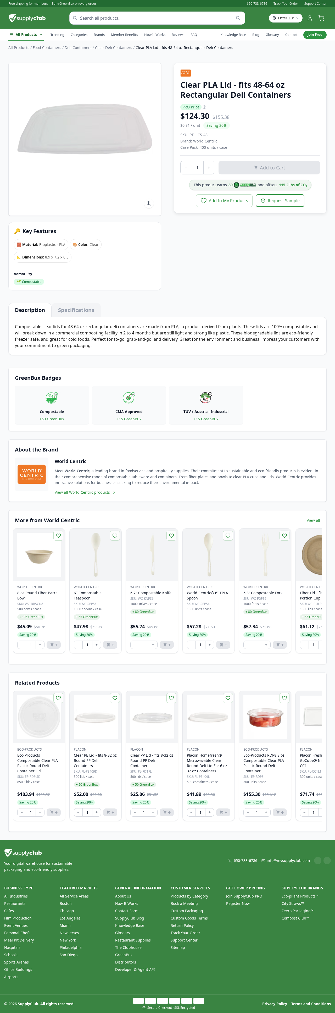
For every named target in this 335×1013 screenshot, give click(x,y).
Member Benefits (124, 34)
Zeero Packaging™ (298, 910)
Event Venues (16, 925)
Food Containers (47, 47)
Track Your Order (285, 4)
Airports (11, 976)
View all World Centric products (82, 492)
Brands (99, 34)
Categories (79, 34)
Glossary (272, 34)
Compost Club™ (295, 918)
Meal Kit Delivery (19, 940)
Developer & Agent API (135, 969)
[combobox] (157, 18)
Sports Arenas (16, 962)
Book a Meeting (184, 903)
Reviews (178, 34)
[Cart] (321, 18)
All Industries (16, 896)
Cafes (9, 910)
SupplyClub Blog (129, 918)
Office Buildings (18, 969)
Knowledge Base (233, 34)
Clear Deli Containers (113, 47)
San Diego (68, 954)
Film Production (18, 918)
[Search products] (238, 18)
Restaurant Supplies (133, 940)
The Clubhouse (128, 947)
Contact (291, 34)
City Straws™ (293, 903)
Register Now (238, 903)
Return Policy (182, 925)
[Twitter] (327, 860)
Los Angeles (70, 918)
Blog (255, 34)
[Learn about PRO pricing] (204, 107)
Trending (57, 34)
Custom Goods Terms (189, 918)
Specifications (76, 309)
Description (30, 309)
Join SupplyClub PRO (244, 896)
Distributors (125, 962)
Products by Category (189, 896)
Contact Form (126, 910)
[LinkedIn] (317, 860)
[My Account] (310, 18)
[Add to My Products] (58, 536)
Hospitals (12, 947)
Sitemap (178, 947)
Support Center (315, 4)
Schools (11, 954)
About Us (123, 896)
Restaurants (14, 903)
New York (68, 940)
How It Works (154, 34)
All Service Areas (74, 896)
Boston (66, 903)
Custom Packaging (187, 910)
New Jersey (69, 932)
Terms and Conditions (311, 1003)
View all (313, 520)
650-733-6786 (257, 4)
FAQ (194, 34)
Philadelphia (71, 947)
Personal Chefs (17, 932)
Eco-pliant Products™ (300, 896)
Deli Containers (78, 47)
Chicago (67, 910)
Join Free (315, 34)
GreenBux (123, 954)
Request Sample (284, 200)
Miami (65, 925)
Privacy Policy (274, 1003)
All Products (26, 34)
